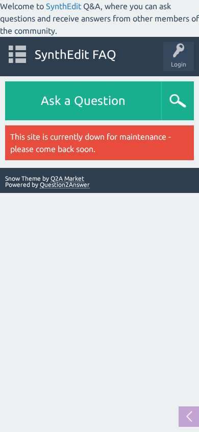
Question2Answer (65, 184)
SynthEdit (63, 6)
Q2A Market (67, 178)
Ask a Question (83, 100)
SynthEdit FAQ (75, 54)
